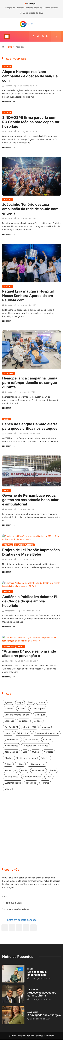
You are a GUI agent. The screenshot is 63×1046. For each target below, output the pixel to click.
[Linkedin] (47, 36)
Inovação (47, 739)
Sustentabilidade (13, 782)
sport (48, 776)
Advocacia (32, 990)
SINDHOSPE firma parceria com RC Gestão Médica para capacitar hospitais (30, 122)
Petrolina (45, 758)
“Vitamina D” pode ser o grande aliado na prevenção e (29, 653)
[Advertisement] (31, 833)
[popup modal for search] (56, 36)
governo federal (12, 739)
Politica (8, 764)
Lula (25, 752)
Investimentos (11, 745)
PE (17, 758)
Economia (9, 721)
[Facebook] (4, 927)
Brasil (30, 702)
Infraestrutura (31, 739)
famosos (46, 727)
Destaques (9, 646)
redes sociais (38, 770)
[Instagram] (26, 927)
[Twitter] (38, 36)
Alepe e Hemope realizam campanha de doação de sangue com (30, 76)
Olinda (8, 758)
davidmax (9, 661)
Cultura (21, 708)
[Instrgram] (43, 36)
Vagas (8, 789)
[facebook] (33, 36)
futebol (8, 733)
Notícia (7, 67)
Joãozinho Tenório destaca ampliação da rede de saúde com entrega (30, 208)
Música (35, 752)
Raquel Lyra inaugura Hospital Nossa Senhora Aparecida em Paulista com (28, 295)
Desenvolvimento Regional (17, 714)
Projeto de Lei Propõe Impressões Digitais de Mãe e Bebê (31, 552)
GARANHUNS (23, 733)
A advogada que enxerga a (44, 1015)
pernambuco (30, 758)
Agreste (8, 702)
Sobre (5, 896)
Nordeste (48, 752)
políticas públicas (37, 764)
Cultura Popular (37, 708)
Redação (8, 85)
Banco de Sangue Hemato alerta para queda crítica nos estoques (29, 426)
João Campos (11, 752)
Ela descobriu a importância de (37, 973)
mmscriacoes (11, 611)
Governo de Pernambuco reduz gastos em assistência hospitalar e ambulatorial (30, 499)
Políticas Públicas (24, 545)
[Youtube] (33, 927)
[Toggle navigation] (7, 36)
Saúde (7, 419)
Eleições (37, 721)
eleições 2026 (29, 727)
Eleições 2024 (11, 727)
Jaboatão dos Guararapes (35, 745)
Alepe (20, 702)
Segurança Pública (32, 776)
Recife (24, 770)
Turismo (45, 782)
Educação (24, 721)
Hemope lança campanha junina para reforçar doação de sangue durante (29, 382)
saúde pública (11, 776)
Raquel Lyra (10, 770)
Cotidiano (8, 373)
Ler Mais (6, 101)
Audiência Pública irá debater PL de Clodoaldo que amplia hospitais (30, 601)
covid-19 (9, 708)
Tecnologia (31, 782)
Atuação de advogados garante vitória (41, 994)
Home (9, 47)
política (20, 764)
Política (8, 200)
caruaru (41, 702)
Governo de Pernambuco (46, 733)
